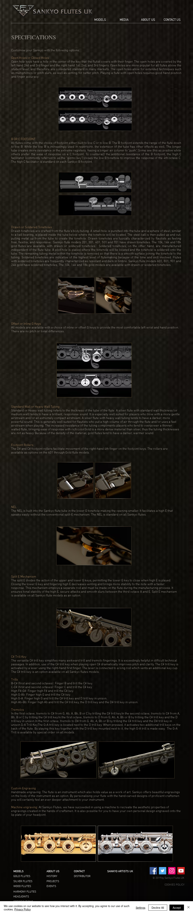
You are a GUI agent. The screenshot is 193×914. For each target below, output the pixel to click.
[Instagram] (171, 870)
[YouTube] (181, 870)
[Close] (188, 907)
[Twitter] (162, 870)
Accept (177, 907)
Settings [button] (140, 907)
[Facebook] (153, 870)
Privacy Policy (22, 909)
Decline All (158, 907)
